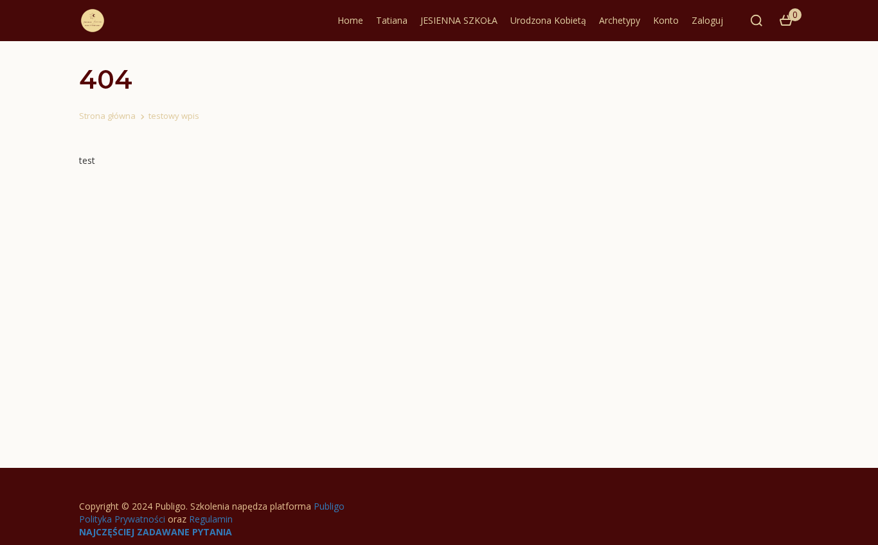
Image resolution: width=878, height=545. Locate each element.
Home (350, 20)
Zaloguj (707, 20)
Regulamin (211, 519)
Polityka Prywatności (122, 519)
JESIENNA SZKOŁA (458, 20)
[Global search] (756, 20)
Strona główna (107, 115)
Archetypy (619, 20)
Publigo (329, 506)
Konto (666, 20)
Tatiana (392, 20)
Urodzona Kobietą (548, 20)
